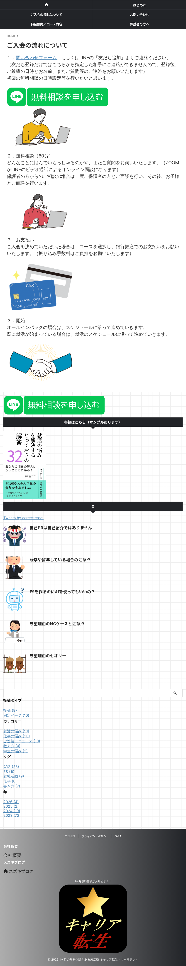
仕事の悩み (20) (16, 736)
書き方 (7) (11, 786)
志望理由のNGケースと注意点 (56, 623)
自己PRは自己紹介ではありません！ (62, 527)
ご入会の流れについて (46, 14)
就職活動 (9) (13, 776)
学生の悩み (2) (15, 751)
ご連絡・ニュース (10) (21, 741)
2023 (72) (12, 815)
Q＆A (118, 836)
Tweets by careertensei (23, 517)
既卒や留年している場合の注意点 (60, 559)
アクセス (70, 836)
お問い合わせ (139, 14)
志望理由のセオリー (47, 655)
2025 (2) (11, 806)
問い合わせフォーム (36, 57)
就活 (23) (11, 766)
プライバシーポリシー (95, 836)
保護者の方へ (139, 24)
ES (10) (9, 771)
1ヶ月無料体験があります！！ (93, 881)
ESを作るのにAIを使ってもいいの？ (62, 591)
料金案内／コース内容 (46, 24)
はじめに (139, 4)
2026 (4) (11, 801)
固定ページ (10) (16, 715)
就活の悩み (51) (16, 731)
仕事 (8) (10, 781)
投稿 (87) (11, 710)
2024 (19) (11, 811)
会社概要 (12, 855)
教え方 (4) (11, 746)
